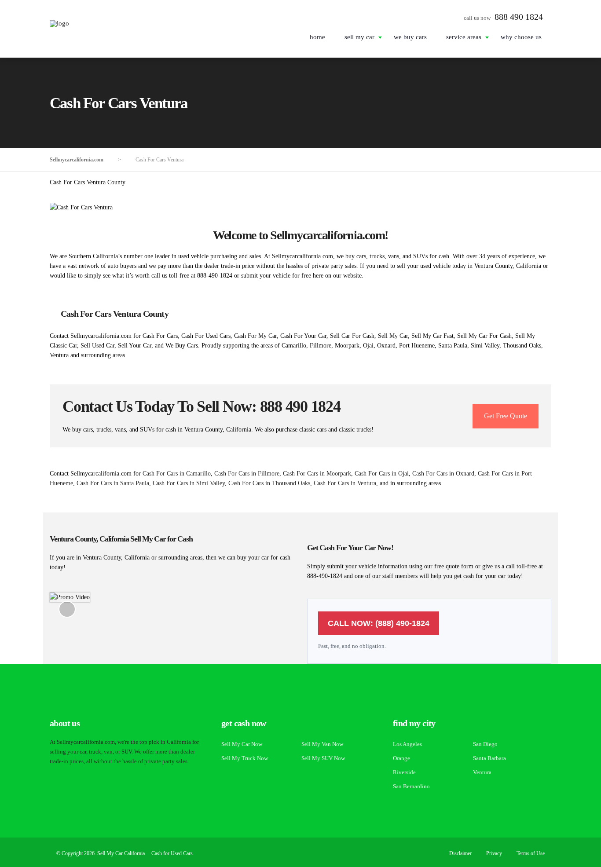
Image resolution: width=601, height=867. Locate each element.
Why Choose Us (521, 36)
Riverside (404, 772)
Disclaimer (460, 853)
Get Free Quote (505, 416)
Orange (401, 758)
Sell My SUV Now (323, 758)
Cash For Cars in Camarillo (177, 473)
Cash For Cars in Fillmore (246, 473)
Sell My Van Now (322, 744)
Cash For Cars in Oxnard (443, 473)
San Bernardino (411, 786)
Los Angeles (407, 744)
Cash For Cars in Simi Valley (189, 483)
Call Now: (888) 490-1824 (378, 623)
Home (317, 36)
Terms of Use (531, 853)
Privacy (494, 853)
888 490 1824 (519, 17)
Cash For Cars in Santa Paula (113, 483)
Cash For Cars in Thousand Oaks (269, 483)
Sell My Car (359, 36)
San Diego (485, 744)
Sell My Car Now (241, 744)
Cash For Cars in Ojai (382, 473)
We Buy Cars (410, 36)
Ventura (482, 772)
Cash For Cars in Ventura (345, 483)
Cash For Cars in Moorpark (317, 473)
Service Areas (463, 36)
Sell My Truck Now (244, 758)
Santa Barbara (489, 758)
